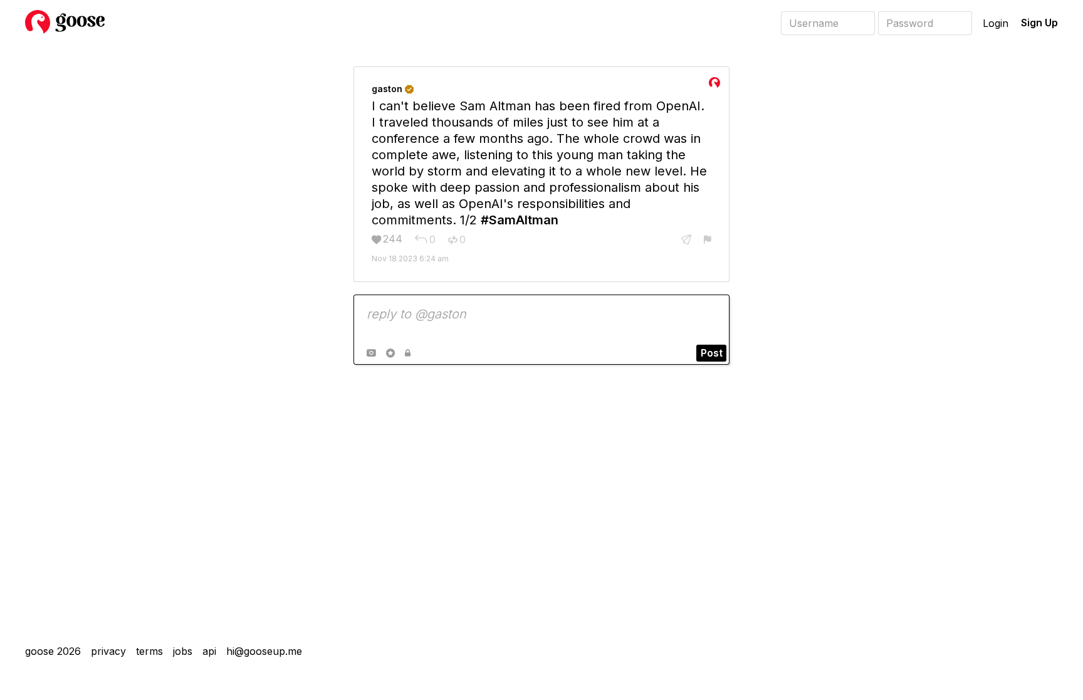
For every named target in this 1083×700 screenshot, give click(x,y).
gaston (393, 88)
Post (712, 353)
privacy (108, 651)
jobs (182, 651)
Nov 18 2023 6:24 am (410, 258)
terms (149, 651)
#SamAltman (519, 219)
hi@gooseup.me (264, 651)
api (209, 651)
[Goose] (65, 31)
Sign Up (1039, 22)
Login (995, 23)
